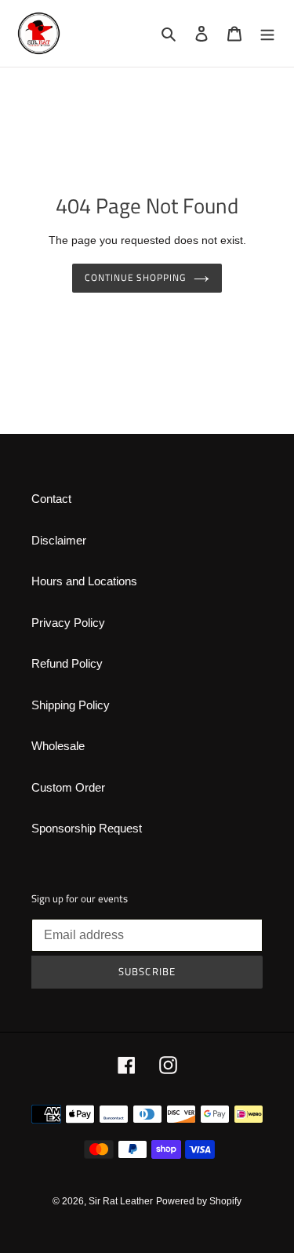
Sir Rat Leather (121, 1201)
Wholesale (58, 745)
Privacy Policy (68, 622)
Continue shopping (136, 277)
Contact (51, 498)
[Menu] (267, 33)
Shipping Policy (70, 705)
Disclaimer (58, 540)
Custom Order (68, 787)
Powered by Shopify (198, 1201)
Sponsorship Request (86, 828)
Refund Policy (67, 663)
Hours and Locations (84, 581)
